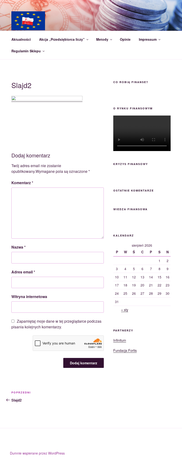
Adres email (23, 272)
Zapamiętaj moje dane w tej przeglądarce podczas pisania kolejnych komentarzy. (56, 324)
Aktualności (21, 39)
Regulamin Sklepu (26, 51)
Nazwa (18, 247)
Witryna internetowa (29, 296)
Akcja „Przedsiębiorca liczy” (62, 39)
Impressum (148, 39)
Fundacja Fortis (125, 350)
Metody (102, 39)
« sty (124, 309)
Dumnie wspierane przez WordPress (37, 453)
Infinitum (119, 340)
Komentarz (22, 182)
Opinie (125, 39)
